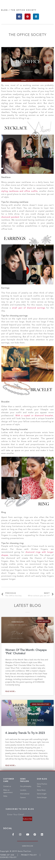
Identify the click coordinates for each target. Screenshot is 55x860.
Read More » (10, 691)
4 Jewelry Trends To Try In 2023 (25, 732)
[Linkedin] (42, 834)
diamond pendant (10, 217)
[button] (19, 17)
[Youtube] (27, 834)
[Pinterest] (34, 834)
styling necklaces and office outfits (19, 191)
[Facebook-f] (13, 834)
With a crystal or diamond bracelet (34, 415)
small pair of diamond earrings (28, 308)
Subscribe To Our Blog (20, 809)
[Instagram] (20, 834)
